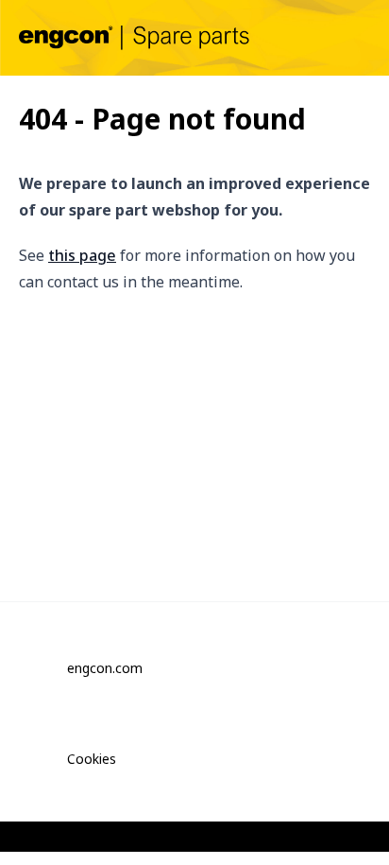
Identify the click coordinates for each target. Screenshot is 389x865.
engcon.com (105, 668)
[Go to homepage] (134, 37)
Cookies (91, 759)
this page (82, 255)
